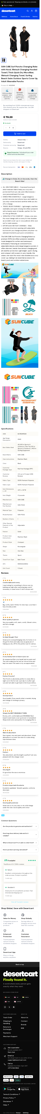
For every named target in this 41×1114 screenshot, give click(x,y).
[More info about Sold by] (27, 140)
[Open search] (28, 11)
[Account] (32, 11)
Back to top (20, 964)
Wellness (4, 16)
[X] (9, 1007)
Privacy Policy (9, 1098)
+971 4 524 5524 (13, 1068)
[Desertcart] (8, 11)
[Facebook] (14, 1007)
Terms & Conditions (11, 1094)
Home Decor (14, 16)
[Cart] (36, 11)
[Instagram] (5, 1007)
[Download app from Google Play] (9, 1089)
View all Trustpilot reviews (19, 902)
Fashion (35, 16)
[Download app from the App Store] (23, 1089)
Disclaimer (8, 1101)
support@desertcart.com (17, 1060)
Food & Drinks (25, 16)
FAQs (6, 1105)
